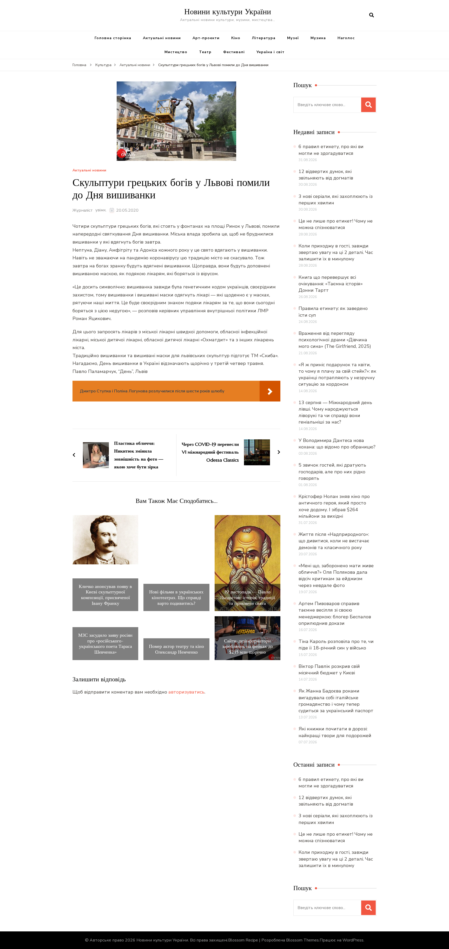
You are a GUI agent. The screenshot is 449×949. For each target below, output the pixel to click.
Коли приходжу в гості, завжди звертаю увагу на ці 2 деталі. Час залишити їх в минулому (336, 252)
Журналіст (82, 210)
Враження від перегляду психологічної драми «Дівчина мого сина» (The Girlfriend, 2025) (335, 339)
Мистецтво (175, 52)
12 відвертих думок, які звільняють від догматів (326, 174)
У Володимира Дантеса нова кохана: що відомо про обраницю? (337, 443)
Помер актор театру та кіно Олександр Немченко (176, 649)
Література (263, 38)
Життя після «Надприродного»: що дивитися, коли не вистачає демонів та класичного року (334, 540)
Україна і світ (270, 52)
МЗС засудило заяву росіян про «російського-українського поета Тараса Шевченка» (105, 643)
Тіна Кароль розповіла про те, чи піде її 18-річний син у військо (336, 644)
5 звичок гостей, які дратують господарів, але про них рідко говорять (332, 471)
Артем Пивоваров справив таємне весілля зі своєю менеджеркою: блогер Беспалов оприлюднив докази (335, 613)
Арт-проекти (206, 38)
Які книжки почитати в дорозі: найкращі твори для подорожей (335, 732)
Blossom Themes (302, 940)
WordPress (353, 940)
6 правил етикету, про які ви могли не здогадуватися (331, 149)
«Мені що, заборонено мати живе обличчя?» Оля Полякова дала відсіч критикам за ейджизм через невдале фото (336, 575)
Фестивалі (234, 52)
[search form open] (372, 15)
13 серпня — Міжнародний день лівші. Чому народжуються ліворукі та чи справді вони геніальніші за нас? (335, 412)
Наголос (346, 38)
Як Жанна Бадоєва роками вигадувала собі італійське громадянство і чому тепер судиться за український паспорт (336, 701)
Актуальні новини (162, 38)
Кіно (235, 38)
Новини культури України (227, 11)
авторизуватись (186, 692)
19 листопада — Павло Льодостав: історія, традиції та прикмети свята (247, 597)
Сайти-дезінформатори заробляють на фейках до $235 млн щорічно (247, 646)
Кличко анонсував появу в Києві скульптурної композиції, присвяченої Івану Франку (105, 595)
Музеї (293, 38)
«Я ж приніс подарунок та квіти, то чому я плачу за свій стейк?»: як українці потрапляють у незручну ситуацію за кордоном (337, 374)
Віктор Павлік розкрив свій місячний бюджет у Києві (329, 669)
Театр (205, 52)
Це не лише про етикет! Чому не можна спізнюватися (336, 224)
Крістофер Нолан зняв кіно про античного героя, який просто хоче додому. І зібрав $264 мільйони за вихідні (334, 506)
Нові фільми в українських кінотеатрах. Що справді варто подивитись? (176, 597)
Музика (318, 38)
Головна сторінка (113, 38)
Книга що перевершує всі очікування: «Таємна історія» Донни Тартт (331, 283)
